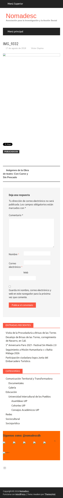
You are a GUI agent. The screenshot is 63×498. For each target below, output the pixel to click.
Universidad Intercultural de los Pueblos (29, 396)
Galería (12, 387)
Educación (11, 392)
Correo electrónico (15, 265)
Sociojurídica (13, 423)
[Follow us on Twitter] (17, 446)
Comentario (16, 215)
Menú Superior (15, 3)
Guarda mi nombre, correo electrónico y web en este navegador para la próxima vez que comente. (30, 294)
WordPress (20, 494)
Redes (9, 414)
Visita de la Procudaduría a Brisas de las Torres (31, 332)
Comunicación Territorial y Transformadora (29, 378)
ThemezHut (50, 494)
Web (25, 272)
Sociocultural (13, 419)
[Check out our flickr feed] (48, 446)
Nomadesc (21, 15)
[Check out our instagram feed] (38, 446)
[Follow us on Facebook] (7, 446)
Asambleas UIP (19, 401)
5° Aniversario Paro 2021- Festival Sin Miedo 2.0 (31, 345)
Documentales (16, 383)
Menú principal (15, 31)
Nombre (14, 254)
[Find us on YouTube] (28, 446)
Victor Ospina (37, 48)
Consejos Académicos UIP (25, 410)
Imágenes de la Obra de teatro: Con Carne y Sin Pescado (16, 174)
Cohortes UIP (18, 405)
